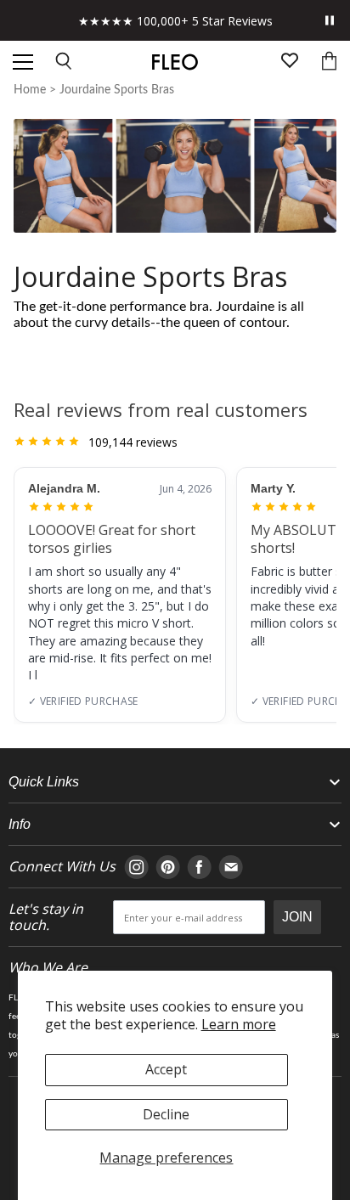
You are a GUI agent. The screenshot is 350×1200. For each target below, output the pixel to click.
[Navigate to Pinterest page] (167, 867)
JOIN (297, 917)
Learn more (238, 1024)
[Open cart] (329, 62)
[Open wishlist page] (289, 62)
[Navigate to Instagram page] (136, 867)
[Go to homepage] (174, 62)
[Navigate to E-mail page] (230, 867)
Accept (166, 1069)
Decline (166, 1114)
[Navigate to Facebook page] (199, 867)
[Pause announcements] (329, 20)
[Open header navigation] (23, 62)
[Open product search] (64, 62)
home (30, 90)
